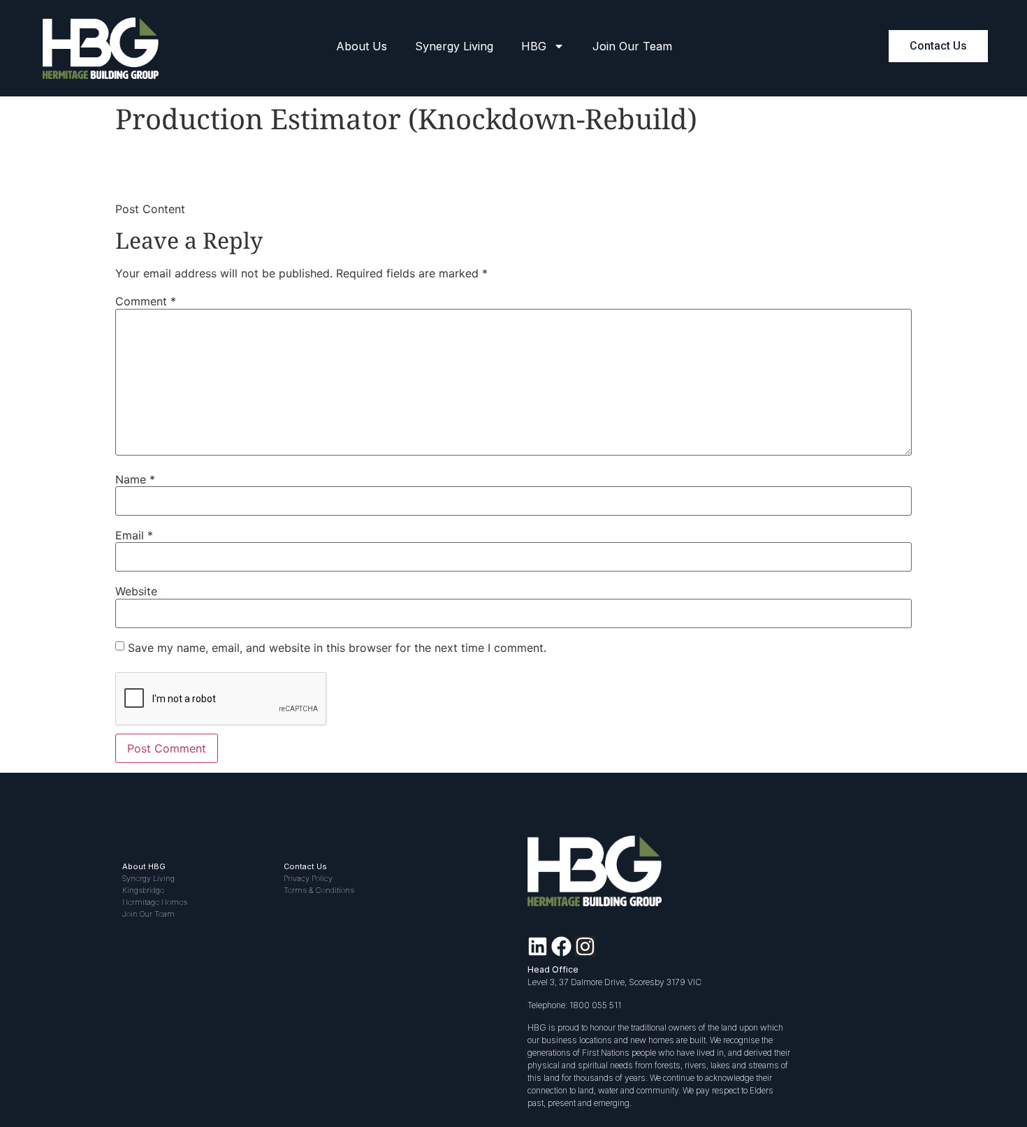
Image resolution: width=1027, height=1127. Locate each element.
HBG (533, 46)
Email (134, 535)
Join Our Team (632, 46)
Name (135, 479)
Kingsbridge (143, 890)
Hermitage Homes (154, 902)
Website (136, 591)
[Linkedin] (537, 946)
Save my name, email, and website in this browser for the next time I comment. (337, 647)
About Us (361, 46)
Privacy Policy (308, 878)
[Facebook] (561, 946)
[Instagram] (585, 946)
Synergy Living (454, 46)
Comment (145, 301)
